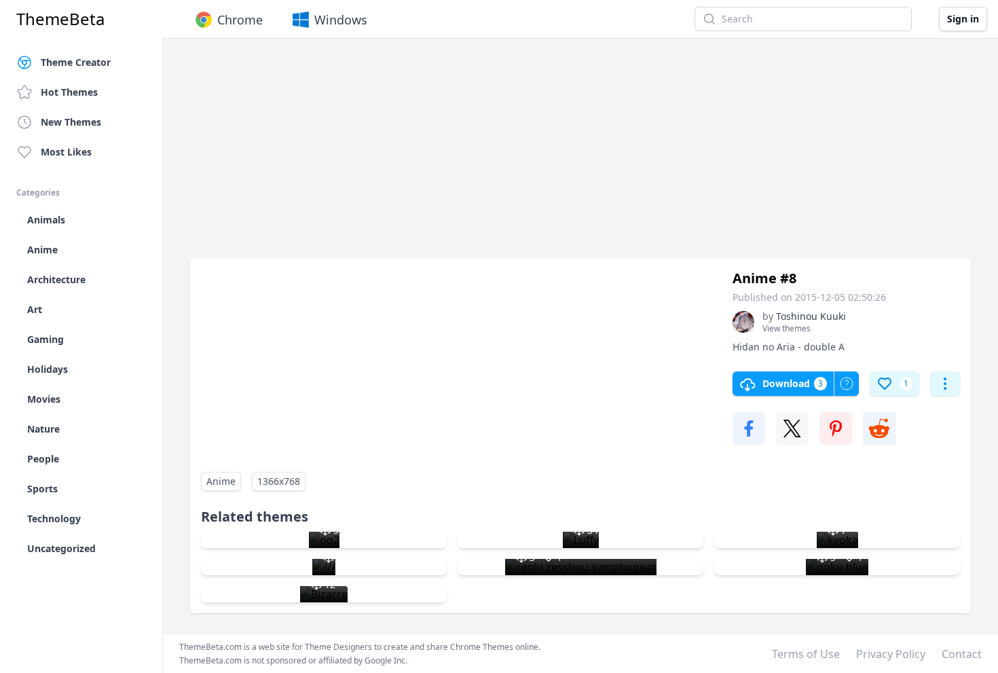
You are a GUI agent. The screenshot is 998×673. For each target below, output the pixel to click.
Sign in (963, 18)
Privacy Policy (890, 654)
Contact (962, 654)
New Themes (71, 121)
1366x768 (278, 481)
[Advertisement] (580, 155)
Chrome (240, 20)
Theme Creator (76, 62)
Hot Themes (69, 92)
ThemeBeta (60, 19)
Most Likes (66, 151)
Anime (221, 481)
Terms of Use (806, 654)
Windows (340, 20)
